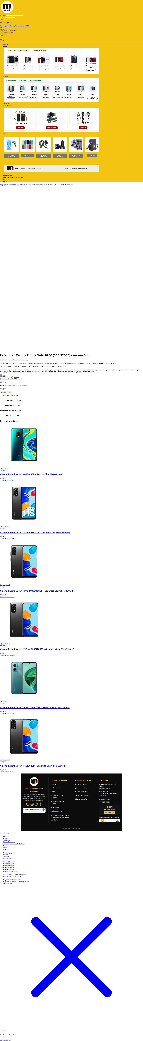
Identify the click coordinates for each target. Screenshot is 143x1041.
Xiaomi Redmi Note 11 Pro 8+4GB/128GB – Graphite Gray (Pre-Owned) (36, 590)
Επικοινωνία (54, 807)
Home (5, 836)
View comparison (5, 1040)
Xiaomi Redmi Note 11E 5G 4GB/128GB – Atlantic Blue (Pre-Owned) (35, 707)
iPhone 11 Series (8, 867)
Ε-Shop (5, 838)
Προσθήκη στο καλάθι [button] (7, 480)
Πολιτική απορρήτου (81, 799)
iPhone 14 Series (8, 862)
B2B (4, 846)
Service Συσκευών (9, 842)
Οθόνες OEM (7, 883)
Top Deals (6, 840)
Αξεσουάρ (6, 134)
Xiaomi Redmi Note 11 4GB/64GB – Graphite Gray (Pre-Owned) (33, 765)
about (5, 848)
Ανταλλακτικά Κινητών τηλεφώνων (14, 874)
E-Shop (52, 792)
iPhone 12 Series (8, 865)
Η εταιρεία (53, 784)
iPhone (5, 46)
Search (2, 19)
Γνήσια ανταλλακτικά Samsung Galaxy (16, 882)
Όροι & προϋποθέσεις (82, 795)
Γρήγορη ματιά (5, 468)
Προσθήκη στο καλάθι (6, 392)
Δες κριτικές (109, 812)
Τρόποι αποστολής (81, 788)
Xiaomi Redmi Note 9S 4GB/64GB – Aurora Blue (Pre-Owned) (31, 474)
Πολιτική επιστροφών (82, 792)
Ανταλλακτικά (7, 106)
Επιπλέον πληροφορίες (11, 395)
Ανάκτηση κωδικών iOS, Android (13, 177)
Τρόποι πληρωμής (80, 784)
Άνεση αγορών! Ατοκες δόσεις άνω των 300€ (14, 26)
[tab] (73, 395)
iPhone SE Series (8, 869)
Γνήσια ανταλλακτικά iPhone (12, 880)
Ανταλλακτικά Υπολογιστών (12, 876)
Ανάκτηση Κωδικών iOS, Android (13, 844)
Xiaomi (28, 185)
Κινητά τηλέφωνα (15, 185)
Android (5, 76)
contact (5, 181)
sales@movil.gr (104, 791)
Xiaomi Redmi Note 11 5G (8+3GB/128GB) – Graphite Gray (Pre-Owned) (37, 649)
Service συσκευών (56, 788)
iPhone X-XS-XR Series (10, 871)
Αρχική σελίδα (5, 185)
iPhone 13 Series (8, 864)
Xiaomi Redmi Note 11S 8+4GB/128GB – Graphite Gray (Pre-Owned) (35, 532)
